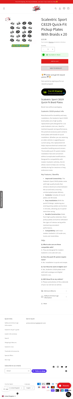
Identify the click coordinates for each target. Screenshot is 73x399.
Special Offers (9, 355)
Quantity (43, 45)
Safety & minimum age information (11, 324)
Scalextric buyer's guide (12, 330)
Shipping (51, 42)
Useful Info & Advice (11, 334)
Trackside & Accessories (12, 351)
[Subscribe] (28, 371)
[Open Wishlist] (64, 8)
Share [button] (45, 303)
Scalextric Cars (9, 347)
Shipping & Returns (11, 342)
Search (7, 338)
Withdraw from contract (1, 199)
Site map (7, 360)
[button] (4, 8)
